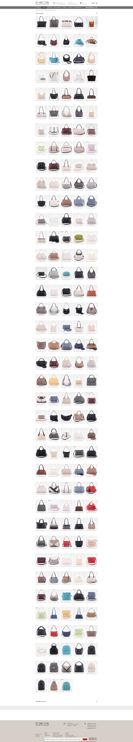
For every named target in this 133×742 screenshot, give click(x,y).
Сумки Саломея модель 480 (91, 440)
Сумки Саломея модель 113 (78, 136)
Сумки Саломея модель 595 (53, 494)
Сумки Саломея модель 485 (53, 458)
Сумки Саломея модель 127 (53, 154)
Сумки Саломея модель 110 (66, 136)
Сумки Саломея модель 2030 (54, 100)
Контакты (67, 732)
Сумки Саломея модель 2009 (41, 46)
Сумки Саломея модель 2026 (79, 82)
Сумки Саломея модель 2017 (41, 64)
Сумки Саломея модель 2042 (41, 118)
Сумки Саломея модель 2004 (54, 28)
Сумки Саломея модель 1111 (78, 584)
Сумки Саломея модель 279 (66, 279)
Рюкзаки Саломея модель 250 (54, 673)
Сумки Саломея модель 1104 (41, 584)
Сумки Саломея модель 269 (78, 261)
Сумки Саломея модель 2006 (66, 28)
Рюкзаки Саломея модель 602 (54, 691)
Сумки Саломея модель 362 (41, 369)
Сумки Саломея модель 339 (66, 333)
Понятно (85, 739)
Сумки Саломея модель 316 (91, 297)
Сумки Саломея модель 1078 (66, 566)
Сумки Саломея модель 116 (91, 136)
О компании (77, 7)
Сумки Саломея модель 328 (66, 315)
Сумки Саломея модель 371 (78, 369)
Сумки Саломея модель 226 (78, 243)
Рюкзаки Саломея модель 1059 (79, 655)
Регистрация (84, 4)
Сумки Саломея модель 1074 (54, 566)
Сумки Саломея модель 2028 (41, 100)
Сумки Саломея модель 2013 (79, 46)
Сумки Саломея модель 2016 (91, 46)
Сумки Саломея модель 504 (66, 476)
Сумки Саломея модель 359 (78, 351)
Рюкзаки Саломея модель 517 (41, 691)
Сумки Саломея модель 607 (91, 494)
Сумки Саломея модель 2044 (54, 118)
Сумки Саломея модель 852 (78, 530)
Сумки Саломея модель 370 (66, 369)
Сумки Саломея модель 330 (78, 315)
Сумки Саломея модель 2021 (91, 64)
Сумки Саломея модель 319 (41, 315)
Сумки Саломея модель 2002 (54, 655)
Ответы (70, 7)
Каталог (38, 7)
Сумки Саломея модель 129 (66, 154)
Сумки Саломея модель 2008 (91, 28)
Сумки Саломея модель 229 (91, 243)
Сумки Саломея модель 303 (66, 297)
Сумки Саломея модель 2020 (79, 64)
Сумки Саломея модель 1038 (66, 548)
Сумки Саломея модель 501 (41, 476)
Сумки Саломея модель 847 (66, 530)
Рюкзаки (50, 7)
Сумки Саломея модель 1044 (79, 548)
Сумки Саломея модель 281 (78, 279)
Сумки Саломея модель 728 (41, 530)
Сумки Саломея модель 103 (41, 136)
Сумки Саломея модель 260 (53, 261)
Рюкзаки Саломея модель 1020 (66, 655)
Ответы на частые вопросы (57, 736)
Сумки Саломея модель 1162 (41, 655)
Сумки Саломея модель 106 (53, 136)
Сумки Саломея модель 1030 (54, 548)
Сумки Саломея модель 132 (91, 154)
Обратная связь (47, 735)
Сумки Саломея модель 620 (78, 512)
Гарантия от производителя (57, 735)
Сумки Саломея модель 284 (91, 279)
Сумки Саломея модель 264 (66, 261)
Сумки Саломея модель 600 (66, 494)
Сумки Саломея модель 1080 (91, 566)
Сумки (44, 7)
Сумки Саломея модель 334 (41, 333)
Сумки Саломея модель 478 (66, 440)
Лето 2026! (37, 736)
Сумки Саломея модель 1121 (91, 584)
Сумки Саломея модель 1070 (41, 566)
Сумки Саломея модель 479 (78, 440)
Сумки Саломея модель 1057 (91, 548)
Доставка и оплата (56, 732)
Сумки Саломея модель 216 (41, 243)
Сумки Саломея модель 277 (41, 279)
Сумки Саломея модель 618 (66, 512)
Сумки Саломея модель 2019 (66, 64)
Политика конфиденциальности (70, 736)
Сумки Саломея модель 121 (41, 154)
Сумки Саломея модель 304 (78, 297)
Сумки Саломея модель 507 (91, 476)
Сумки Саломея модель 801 (53, 530)
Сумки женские (38, 732)
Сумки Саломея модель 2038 (91, 100)
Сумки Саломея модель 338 (53, 333)
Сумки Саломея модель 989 (41, 548)
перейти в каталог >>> (52, 10)
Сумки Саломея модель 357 (66, 351)
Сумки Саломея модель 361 (91, 351)
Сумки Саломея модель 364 (53, 369)
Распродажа (57, 7)
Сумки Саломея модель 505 (78, 476)
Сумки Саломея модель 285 (41, 297)
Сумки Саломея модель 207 (53, 225)
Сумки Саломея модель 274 (91, 261)
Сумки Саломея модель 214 (91, 225)
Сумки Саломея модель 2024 (54, 82)
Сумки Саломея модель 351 (53, 351)
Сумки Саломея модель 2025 (66, 82)
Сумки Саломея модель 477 (53, 440)
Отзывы (64, 7)
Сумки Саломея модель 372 (91, 369)
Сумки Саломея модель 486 (66, 458)
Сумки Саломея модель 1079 (79, 566)
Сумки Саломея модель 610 (41, 512)
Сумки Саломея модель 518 (41, 494)
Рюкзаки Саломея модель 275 (66, 673)
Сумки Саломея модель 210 (78, 225)
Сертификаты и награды (69, 735)
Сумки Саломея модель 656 (91, 512)
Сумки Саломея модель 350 (41, 351)
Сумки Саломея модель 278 (53, 279)
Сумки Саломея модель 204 (41, 225)
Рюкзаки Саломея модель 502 (91, 673)
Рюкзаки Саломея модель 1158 (91, 655)
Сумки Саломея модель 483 (41, 458)
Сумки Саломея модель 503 (53, 476)
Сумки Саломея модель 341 (78, 333)
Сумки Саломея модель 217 (53, 243)
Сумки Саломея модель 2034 (79, 100)
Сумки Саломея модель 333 (91, 315)
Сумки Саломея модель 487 (78, 458)
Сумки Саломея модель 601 (78, 494)
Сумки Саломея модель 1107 (66, 584)
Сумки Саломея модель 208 (66, 225)
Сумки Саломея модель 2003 (41, 28)
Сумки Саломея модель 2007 (79, 28)
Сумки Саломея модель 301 (53, 297)
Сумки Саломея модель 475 (41, 440)
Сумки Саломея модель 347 (91, 333)
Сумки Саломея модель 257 (41, 261)
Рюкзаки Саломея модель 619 (66, 691)
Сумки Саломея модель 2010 (54, 46)
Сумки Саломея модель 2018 (54, 64)
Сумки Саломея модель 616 (53, 512)
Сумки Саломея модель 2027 (91, 82)
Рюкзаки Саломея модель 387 (79, 673)
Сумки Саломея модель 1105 (54, 584)
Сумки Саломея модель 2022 (41, 82)
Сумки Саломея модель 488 (91, 458)
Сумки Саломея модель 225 (66, 243)
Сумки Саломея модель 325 (53, 315)
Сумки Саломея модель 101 (78, 118)
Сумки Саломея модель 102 (91, 118)
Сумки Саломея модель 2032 (66, 100)
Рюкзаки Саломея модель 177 (41, 673)
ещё (79, 739)
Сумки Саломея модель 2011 (66, 46)
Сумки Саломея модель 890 (91, 530)
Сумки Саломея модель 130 (78, 154)
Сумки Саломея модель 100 (66, 118)
